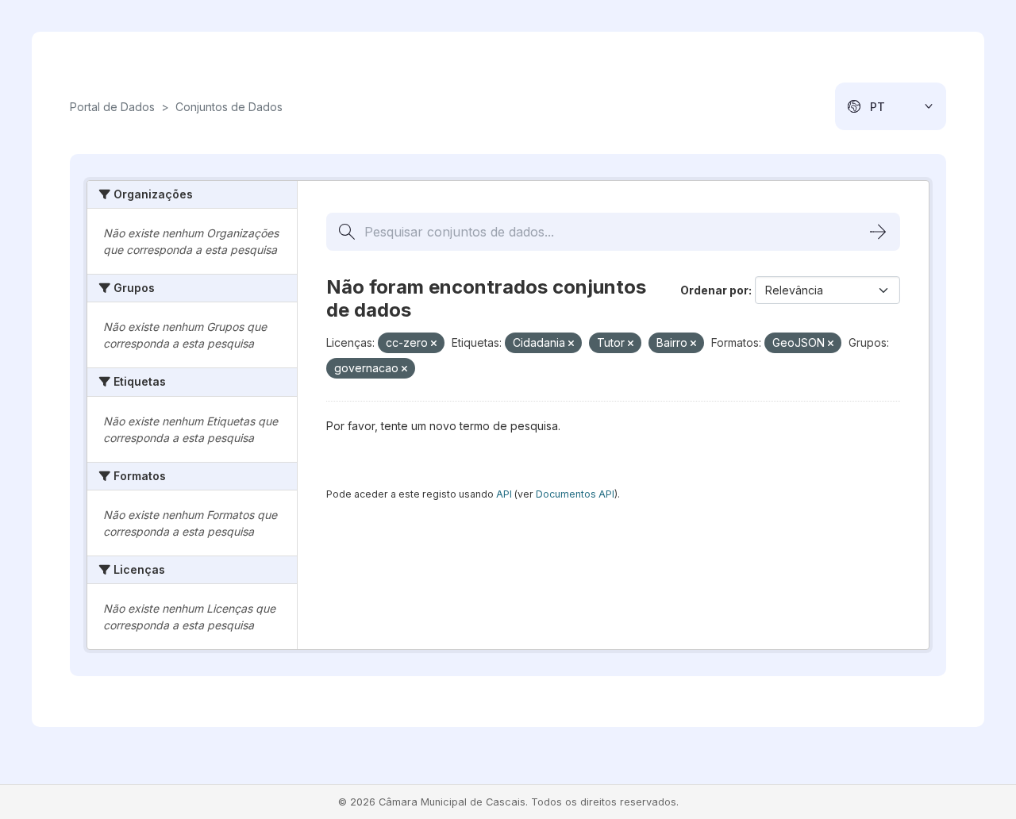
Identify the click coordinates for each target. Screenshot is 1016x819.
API (504, 494)
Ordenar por (714, 290)
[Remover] (434, 343)
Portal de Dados (112, 106)
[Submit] (878, 232)
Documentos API (575, 494)
